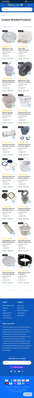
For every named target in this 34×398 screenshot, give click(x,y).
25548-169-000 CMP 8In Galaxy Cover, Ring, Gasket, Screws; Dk (9, 177)
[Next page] (29, 290)
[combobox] (17, 9)
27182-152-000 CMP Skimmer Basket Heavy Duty (24, 177)
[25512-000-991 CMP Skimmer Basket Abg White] (24, 229)
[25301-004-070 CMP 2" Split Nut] (24, 261)
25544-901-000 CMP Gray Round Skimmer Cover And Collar (9, 273)
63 (24, 290)
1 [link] (5, 290)
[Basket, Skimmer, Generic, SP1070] (9, 101)
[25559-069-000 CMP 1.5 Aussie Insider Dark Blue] (24, 133)
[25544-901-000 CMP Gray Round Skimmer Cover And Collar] (9, 261)
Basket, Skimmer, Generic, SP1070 (7, 113)
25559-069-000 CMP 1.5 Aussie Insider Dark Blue (24, 145)
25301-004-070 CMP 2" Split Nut (24, 273)
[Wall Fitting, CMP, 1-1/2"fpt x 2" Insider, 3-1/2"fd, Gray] (24, 69)
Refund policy (17, 387)
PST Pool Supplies (19, 391)
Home (3, 15)
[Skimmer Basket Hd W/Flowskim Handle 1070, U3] (9, 69)
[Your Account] (28, 4)
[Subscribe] (29, 363)
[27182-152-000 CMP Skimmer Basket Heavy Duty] (24, 165)
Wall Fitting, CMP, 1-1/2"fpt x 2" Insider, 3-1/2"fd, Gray (24, 81)
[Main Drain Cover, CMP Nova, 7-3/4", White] (9, 37)
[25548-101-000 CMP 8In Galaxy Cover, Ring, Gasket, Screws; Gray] (9, 197)
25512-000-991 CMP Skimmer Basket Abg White (24, 241)
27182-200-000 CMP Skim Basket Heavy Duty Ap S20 (24, 113)
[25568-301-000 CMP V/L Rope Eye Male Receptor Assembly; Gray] (24, 197)
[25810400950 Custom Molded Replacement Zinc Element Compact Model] (9, 229)
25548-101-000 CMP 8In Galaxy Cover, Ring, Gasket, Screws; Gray (9, 209)
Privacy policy (9, 387)
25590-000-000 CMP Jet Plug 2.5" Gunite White (8, 145)
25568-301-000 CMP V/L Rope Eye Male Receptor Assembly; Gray (24, 209)
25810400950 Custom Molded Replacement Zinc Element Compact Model (9, 241)
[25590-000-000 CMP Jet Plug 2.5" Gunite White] (9, 133)
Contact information (22, 389)
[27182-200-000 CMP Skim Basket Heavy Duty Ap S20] (24, 101)
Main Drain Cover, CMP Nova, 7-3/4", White (7, 49)
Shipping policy (12, 389)
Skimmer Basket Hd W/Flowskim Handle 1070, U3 (8, 81)
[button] (31, 4)
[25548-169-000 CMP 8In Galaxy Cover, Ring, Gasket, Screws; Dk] (9, 165)
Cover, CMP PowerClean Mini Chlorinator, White (24, 49)
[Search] (31, 9)
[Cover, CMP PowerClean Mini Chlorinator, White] (24, 37)
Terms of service (25, 387)
